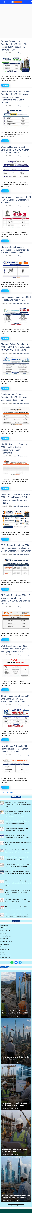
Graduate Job (4, 949)
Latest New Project (6, 955)
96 (8, 792)
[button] (31, 2)
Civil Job (3, 933)
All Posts (3, 928)
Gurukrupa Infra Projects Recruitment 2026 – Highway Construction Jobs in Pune (14, 397)
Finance (2, 947)
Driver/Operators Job (6, 941)
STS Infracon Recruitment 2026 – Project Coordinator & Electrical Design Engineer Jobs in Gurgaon (16, 548)
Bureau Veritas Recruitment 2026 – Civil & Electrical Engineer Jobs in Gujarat (16, 200)
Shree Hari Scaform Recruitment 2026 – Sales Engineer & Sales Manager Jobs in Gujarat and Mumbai (18, 873)
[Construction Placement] (17, 2)
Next (12, 792)
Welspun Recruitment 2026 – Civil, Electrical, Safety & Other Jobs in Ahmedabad (15, 150)
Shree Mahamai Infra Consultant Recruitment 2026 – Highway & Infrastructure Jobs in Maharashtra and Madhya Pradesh (15, 97)
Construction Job (5, 936)
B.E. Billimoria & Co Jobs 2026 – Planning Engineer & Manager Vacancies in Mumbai (15, 749)
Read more (5, 85)
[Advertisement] (16, 22)
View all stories (16, 1206)
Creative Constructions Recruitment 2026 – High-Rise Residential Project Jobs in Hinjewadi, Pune (18, 804)
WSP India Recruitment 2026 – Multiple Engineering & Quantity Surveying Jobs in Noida (15, 649)
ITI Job (2, 952)
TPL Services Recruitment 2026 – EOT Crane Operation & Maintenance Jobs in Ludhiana (16, 699)
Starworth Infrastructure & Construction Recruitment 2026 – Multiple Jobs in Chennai (15, 250)
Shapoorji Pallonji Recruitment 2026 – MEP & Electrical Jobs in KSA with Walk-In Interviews (15, 347)
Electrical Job (4, 944)
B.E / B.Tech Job (5, 930)
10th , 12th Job (4, 925)
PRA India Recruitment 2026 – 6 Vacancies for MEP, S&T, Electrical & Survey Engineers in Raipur (17, 892)
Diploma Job (4, 938)
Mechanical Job (5, 957)
